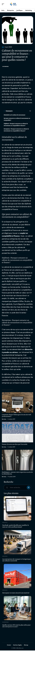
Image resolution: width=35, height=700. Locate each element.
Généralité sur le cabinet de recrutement (14, 115)
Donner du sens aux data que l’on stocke (14, 444)
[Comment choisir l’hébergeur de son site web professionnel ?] (17, 402)
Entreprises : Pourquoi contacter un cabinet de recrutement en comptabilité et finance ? (16, 130)
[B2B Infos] (13, 4)
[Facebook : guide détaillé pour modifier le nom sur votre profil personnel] (17, 508)
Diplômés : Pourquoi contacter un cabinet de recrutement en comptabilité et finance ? (16, 124)
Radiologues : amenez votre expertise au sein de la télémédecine (17, 473)
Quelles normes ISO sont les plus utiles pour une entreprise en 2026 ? (16, 626)
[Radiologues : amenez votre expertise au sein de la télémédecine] (17, 460)
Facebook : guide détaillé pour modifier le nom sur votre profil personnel (15, 526)
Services (4, 419)
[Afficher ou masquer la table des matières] (22, 111)
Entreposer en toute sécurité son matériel (15, 593)
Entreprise (5, 66)
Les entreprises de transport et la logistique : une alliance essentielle (16, 560)
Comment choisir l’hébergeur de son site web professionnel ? (16, 415)
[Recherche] (32, 4)
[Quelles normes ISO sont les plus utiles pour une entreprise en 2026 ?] (17, 608)
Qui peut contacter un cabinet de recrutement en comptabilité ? (17, 119)
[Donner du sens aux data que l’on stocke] (17, 432)
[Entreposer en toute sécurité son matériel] (17, 576)
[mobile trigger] (3, 4)
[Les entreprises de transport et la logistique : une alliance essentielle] (17, 542)
